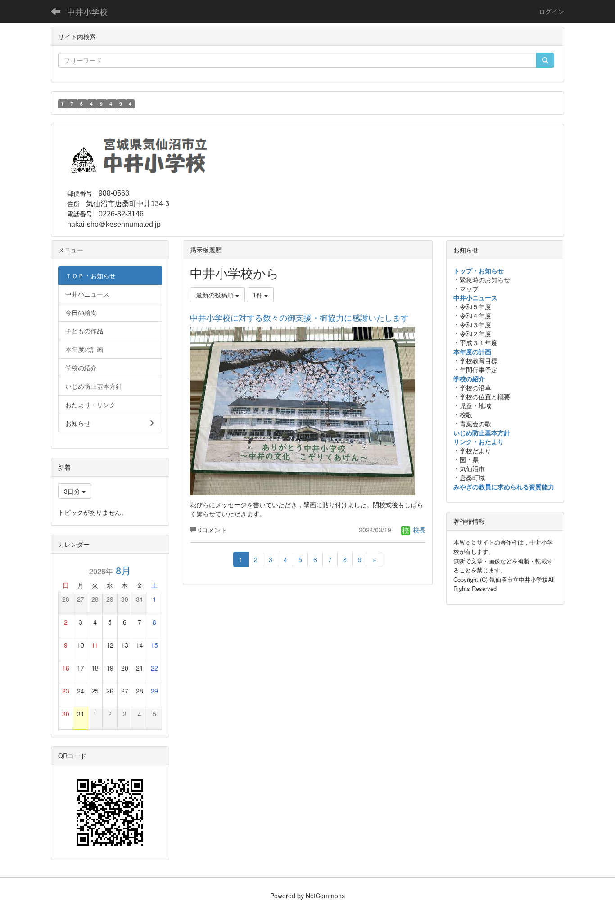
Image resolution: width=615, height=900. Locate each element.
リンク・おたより (478, 441)
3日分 (73, 490)
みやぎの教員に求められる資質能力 (503, 486)
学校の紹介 (469, 378)
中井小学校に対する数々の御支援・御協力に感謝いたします (299, 317)
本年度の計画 (472, 351)
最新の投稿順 (215, 294)
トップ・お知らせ (478, 270)
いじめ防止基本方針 (481, 432)
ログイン (551, 11)
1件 (258, 294)
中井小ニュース (475, 297)
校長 (418, 529)
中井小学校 (87, 11)
